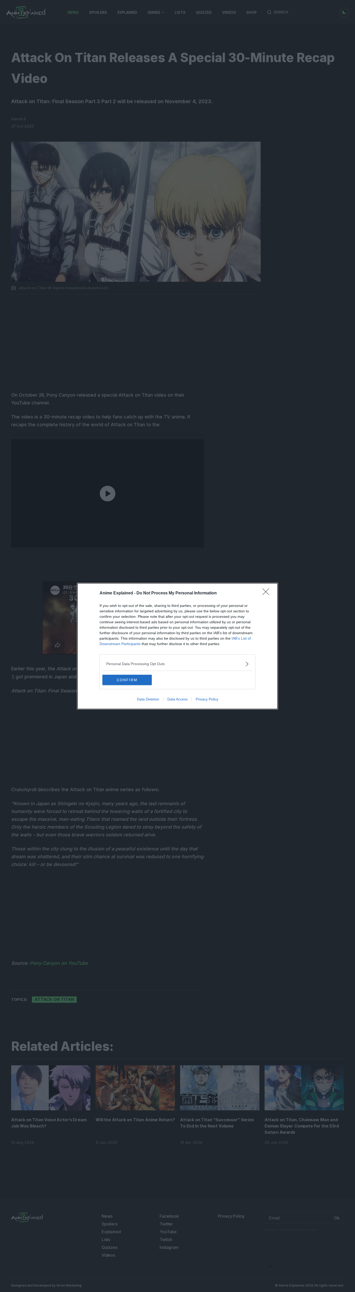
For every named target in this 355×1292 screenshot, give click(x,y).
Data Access (177, 699)
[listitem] (177, 664)
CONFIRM (127, 680)
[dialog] (177, 646)
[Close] (267, 593)
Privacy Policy (207, 699)
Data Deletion (148, 699)
